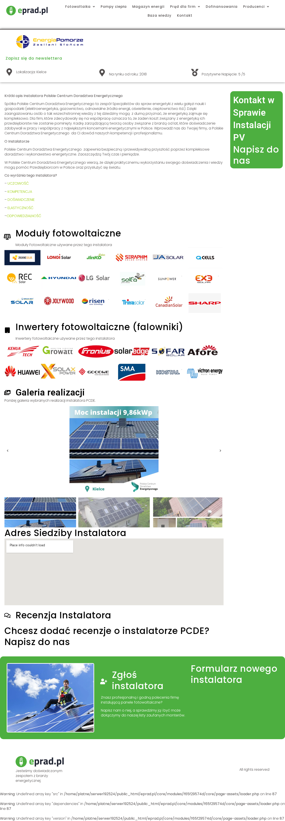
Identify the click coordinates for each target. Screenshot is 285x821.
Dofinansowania (222, 6)
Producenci (254, 6)
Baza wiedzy (159, 15)
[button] (7, 450)
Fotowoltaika (78, 6)
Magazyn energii (148, 6)
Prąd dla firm (183, 6)
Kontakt (184, 15)
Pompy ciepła (114, 6)
